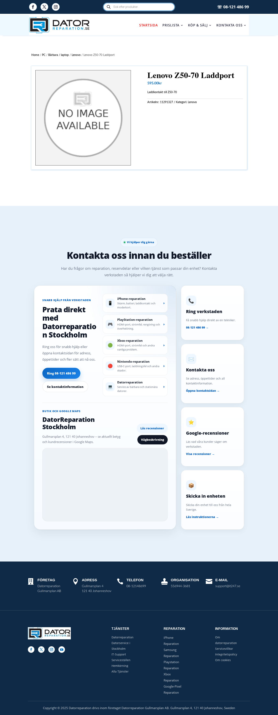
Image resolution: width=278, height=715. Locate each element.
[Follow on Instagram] (56, 7)
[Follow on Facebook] (33, 7)
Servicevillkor (224, 649)
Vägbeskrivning (152, 440)
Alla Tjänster (120, 671)
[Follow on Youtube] (61, 649)
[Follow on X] (44, 7)
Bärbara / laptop (58, 55)
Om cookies (223, 660)
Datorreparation (123, 637)
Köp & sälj (198, 25)
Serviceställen (121, 660)
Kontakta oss (229, 25)
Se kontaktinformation (65, 387)
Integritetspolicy (226, 654)
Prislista (170, 25)
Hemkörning (120, 666)
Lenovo (76, 55)
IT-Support (119, 654)
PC (43, 55)
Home (35, 55)
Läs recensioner (152, 428)
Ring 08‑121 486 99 (61, 373)
